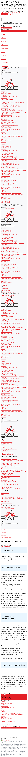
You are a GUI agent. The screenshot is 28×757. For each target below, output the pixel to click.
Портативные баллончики (9, 156)
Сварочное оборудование (9, 101)
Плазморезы (4, 103)
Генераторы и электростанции (10, 116)
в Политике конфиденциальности (13, 12)
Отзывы (3, 132)
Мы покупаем (5, 197)
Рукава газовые (5, 118)
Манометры (4, 119)
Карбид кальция (6, 126)
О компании (5, 709)
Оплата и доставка (6, 198)
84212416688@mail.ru (7, 69)
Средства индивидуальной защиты (12, 110)
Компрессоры (5, 123)
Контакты (3, 200)
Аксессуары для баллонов (9, 96)
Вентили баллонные (7, 99)
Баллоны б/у (4, 98)
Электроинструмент (7, 120)
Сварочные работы (6, 92)
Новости (3, 133)
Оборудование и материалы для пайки (13, 112)
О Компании (5, 188)
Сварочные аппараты (7, 163)
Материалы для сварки (8, 109)
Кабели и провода (6, 115)
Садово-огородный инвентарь (10, 129)
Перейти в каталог (6, 28)
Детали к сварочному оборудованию (12, 102)
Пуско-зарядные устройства (9, 125)
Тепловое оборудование (8, 122)
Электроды (4, 108)
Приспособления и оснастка (10, 105)
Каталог (3, 144)
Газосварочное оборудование (10, 106)
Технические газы (6, 93)
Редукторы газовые (7, 113)
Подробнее (11, 14)
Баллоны (3, 95)
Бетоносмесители (6, 127)
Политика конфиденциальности (11, 135)
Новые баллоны (6, 154)
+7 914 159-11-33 (5, 507)
